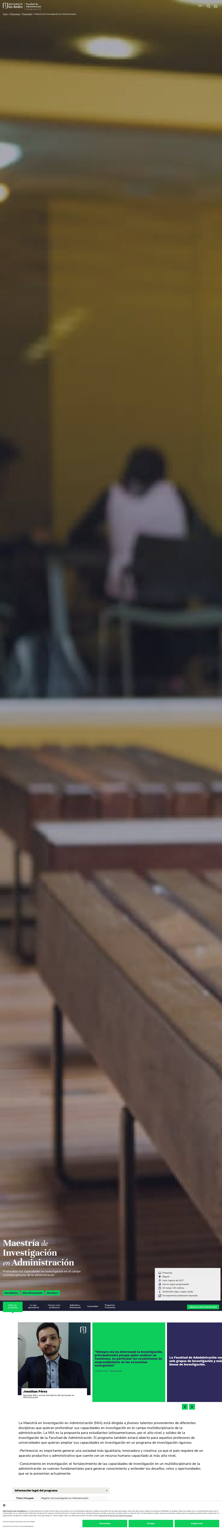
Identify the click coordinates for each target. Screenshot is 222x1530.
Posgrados (27, 14)
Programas (15, 14)
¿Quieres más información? (203, 1307)
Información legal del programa (36, 1490)
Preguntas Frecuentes (110, 1306)
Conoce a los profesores (54, 1306)
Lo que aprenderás (33, 1306)
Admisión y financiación (75, 1306)
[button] (185, 1407)
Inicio (5, 14)
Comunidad (92, 1306)
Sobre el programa (12, 1306)
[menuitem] (200, 5)
